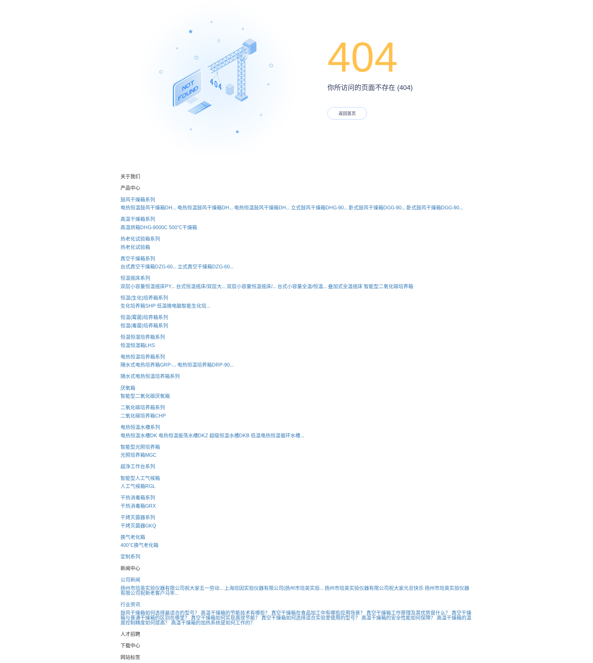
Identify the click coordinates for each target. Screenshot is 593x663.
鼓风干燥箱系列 (137, 199)
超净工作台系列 (137, 466)
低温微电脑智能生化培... (183, 305)
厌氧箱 (127, 388)
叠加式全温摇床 (345, 286)
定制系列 (130, 556)
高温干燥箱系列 (137, 219)
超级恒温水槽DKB (229, 435)
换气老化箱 (132, 537)
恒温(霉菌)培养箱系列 (144, 317)
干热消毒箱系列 (137, 497)
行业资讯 (130, 604)
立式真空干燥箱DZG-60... (205, 266)
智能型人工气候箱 (140, 478)
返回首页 (347, 113)
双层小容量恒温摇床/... (251, 286)
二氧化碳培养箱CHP (143, 415)
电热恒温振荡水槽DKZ (183, 435)
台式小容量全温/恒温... (302, 286)
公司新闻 (130, 579)
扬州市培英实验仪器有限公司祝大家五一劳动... (171, 588)
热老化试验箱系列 (140, 238)
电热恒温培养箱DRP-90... (205, 364)
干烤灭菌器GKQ (138, 525)
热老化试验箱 (135, 247)
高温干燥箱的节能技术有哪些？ (235, 612)
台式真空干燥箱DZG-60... (148, 266)
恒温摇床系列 (135, 278)
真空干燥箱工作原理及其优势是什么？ (408, 612)
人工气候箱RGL (137, 486)
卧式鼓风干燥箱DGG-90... (377, 207)
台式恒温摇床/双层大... (200, 286)
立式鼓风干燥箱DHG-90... (319, 207)
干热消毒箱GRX (138, 506)
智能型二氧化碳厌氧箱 (145, 396)
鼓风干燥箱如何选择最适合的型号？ (160, 612)
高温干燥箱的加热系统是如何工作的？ (213, 622)
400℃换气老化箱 (139, 545)
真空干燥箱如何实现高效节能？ (225, 617)
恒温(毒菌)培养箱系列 (144, 325)
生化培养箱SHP (138, 305)
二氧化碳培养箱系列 (142, 407)
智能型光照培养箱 (140, 447)
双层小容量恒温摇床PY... (147, 286)
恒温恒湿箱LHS (137, 345)
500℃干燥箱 (183, 227)
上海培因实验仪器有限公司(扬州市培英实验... (273, 588)
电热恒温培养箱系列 (142, 356)
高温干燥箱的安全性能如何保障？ (398, 617)
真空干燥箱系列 (137, 258)
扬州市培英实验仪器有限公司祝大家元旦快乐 (374, 588)
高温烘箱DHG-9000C (144, 227)
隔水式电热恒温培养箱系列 (150, 376)
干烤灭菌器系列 (137, 517)
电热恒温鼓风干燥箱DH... (148, 207)
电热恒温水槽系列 (140, 427)
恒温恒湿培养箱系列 (142, 337)
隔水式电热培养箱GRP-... (148, 364)
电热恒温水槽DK (138, 435)
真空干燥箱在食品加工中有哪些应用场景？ (318, 612)
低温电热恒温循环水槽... (277, 435)
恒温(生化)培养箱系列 (144, 297)
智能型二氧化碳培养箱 (388, 286)
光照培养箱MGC (138, 455)
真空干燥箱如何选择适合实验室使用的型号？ (310, 617)
